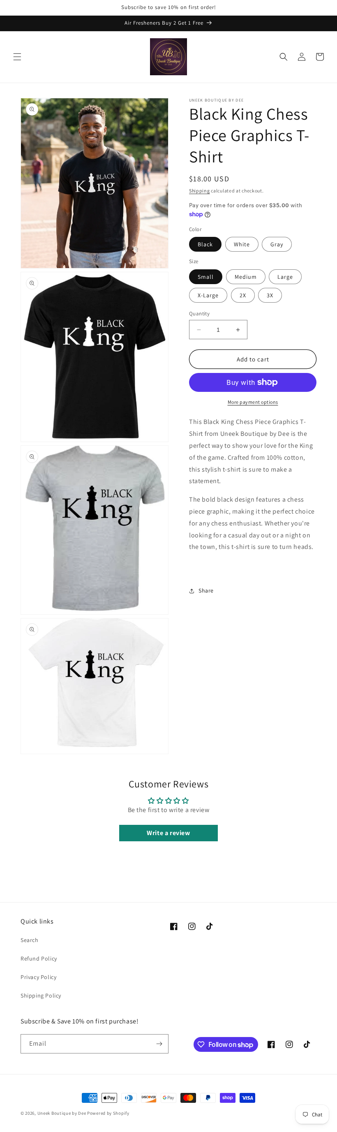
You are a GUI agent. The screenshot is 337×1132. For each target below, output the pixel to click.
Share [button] (206, 590)
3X (270, 295)
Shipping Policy (41, 995)
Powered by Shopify (108, 1113)
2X (243, 295)
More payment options (253, 402)
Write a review (168, 833)
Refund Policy (39, 958)
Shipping (199, 191)
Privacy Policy (38, 977)
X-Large (208, 295)
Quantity (199, 313)
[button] (17, 57)
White (242, 244)
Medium (246, 276)
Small (206, 276)
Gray (276, 244)
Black (205, 244)
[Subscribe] (159, 1043)
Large (285, 276)
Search (30, 940)
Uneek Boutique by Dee (61, 1113)
